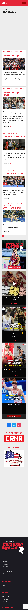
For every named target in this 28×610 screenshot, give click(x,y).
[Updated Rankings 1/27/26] (14, 110)
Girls (21, 51)
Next (12, 236)
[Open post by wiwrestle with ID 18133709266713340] (14, 283)
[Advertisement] (14, 31)
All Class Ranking (7, 571)
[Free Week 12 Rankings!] (14, 188)
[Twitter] (14, 425)
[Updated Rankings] (14, 70)
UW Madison (5, 596)
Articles (4, 585)
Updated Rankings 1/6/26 (14, 136)
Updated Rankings (11, 56)
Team (8, 53)
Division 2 (13, 51)
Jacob (4, 51)
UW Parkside (5, 599)
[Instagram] (18, 425)
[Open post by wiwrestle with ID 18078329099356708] (14, 355)
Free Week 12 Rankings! (13, 173)
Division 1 (8, 51)
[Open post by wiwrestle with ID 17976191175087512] (14, 390)
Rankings (5, 53)
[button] (24, 3)
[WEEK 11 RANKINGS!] (14, 223)
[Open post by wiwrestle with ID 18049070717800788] (14, 319)
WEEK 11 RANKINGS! (12, 208)
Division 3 (17, 51)
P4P (3, 573)
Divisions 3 (5, 601)
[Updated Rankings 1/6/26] (14, 151)
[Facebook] (9, 425)
